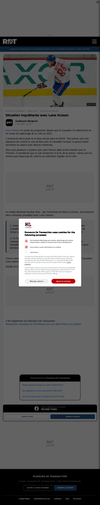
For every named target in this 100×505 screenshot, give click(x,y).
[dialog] (50, 252)
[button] (50, 252)
